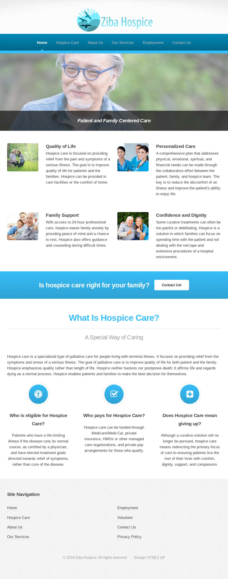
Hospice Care (67, 42)
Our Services (123, 42)
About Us (95, 42)
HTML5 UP (156, 557)
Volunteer (125, 517)
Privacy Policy (129, 536)
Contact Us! (172, 285)
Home (42, 42)
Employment (153, 42)
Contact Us (181, 42)
